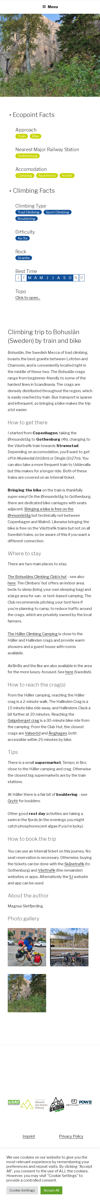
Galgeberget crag (23, 720)
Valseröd (33, 733)
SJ (71, 876)
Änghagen (57, 733)
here (12, 583)
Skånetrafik (74, 864)
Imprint (29, 1136)
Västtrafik (46, 870)
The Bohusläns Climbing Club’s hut (37, 576)
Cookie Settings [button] (22, 1190)
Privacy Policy (71, 1136)
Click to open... (27, 297)
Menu (53, 7)
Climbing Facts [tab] (34, 190)
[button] (29, 948)
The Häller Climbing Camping (33, 634)
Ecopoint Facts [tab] (34, 114)
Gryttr (13, 801)
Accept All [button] (51, 1190)
